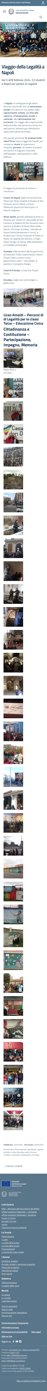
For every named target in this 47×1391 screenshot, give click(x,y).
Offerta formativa (9, 1282)
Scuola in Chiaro (8, 1218)
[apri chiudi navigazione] (4, 11)
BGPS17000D (25, 1368)
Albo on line (7, 1315)
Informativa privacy (10, 1327)
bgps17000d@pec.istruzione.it (13, 1360)
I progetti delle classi (10, 1285)
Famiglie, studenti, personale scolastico (18, 1264)
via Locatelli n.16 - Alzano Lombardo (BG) (24, 1349)
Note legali (36, 1331)
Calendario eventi (9, 1301)
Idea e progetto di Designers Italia (30, 1380)
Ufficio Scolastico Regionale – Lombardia (19, 1211)
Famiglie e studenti (10, 1261)
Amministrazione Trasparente (14, 1312)
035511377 (14, 1352)
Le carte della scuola (10, 1245)
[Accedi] (43, 3)
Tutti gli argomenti (9, 1306)
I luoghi (5, 1239)
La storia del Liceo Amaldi (13, 1252)
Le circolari (6, 1297)
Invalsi (4, 1224)
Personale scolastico (10, 1267)
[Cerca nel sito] (41, 17)
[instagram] (20, 1341)
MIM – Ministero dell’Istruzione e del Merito (20, 1208)
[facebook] (13, 1341)
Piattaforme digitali (10, 1270)
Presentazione (8, 1236)
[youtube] (17, 1341)
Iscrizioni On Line (9, 1221)
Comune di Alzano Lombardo (14, 1227)
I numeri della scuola (10, 1242)
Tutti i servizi (7, 1273)
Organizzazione (8, 1249)
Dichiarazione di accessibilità (14, 1331)
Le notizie (6, 1294)
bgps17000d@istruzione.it (17, 1355)
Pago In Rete (7, 1309)
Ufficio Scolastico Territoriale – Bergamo (19, 1215)
